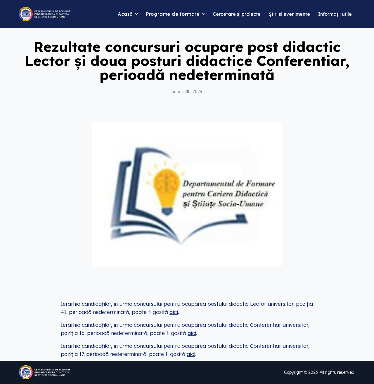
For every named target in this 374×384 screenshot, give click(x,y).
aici (173, 312)
